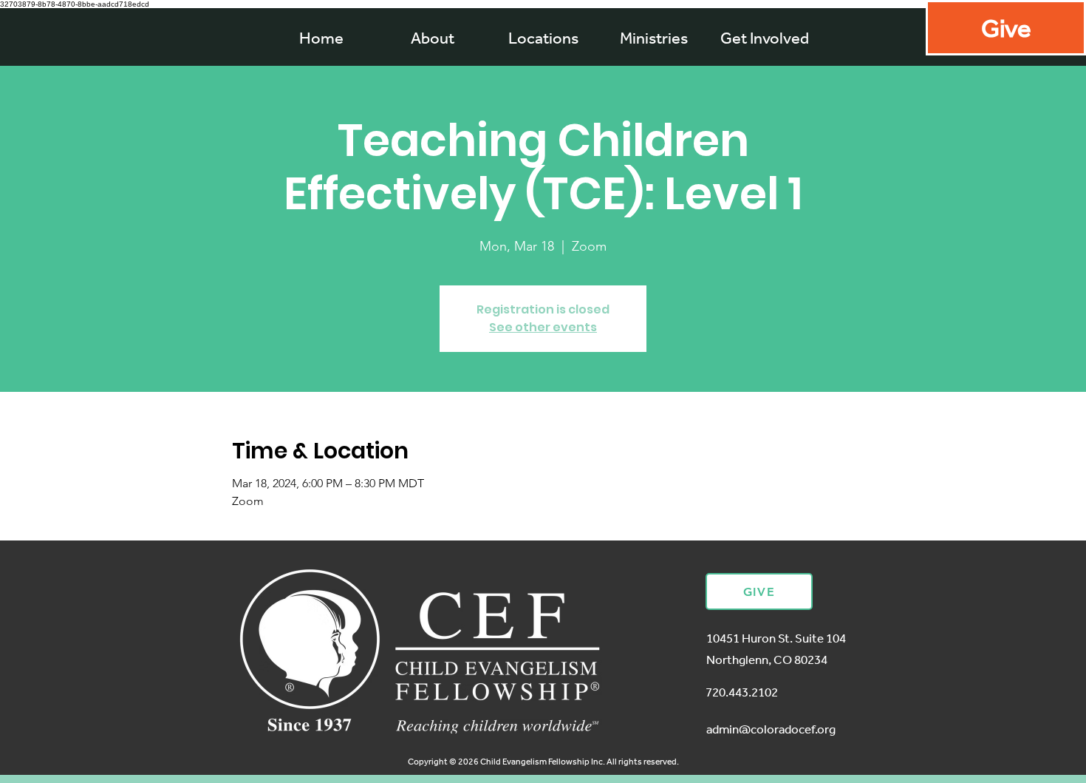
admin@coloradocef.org (771, 728)
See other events (543, 327)
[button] (653, 37)
